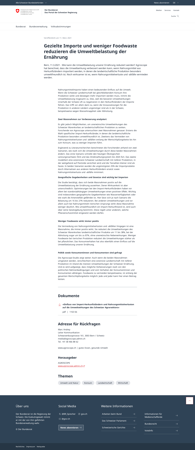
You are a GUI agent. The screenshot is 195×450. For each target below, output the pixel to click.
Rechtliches (20, 446)
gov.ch (84, 414)
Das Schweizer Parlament (114, 420)
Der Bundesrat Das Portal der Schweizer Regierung (61, 11)
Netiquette (41, 446)
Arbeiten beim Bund (112, 414)
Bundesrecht (151, 423)
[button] (21, 26)
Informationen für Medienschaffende (153, 415)
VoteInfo (149, 430)
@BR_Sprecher (68, 414)
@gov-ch (66, 418)
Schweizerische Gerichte (113, 427)
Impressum (30, 446)
